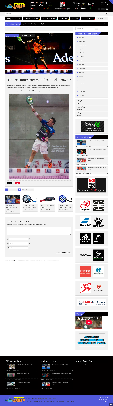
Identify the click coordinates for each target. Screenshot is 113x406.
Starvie (80, 88)
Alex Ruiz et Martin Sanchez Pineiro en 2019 (97, 149)
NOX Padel (8, 370)
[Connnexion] (106, 13)
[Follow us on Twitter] (104, 9)
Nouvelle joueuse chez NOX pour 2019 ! (96, 141)
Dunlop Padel (81, 53)
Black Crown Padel (27, 190)
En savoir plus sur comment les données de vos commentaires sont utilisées (42, 260)
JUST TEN (80, 60)
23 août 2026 (102, 19)
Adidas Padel (81, 37)
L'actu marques (13, 29)
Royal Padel (81, 84)
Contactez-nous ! (103, 400)
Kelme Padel (81, 64)
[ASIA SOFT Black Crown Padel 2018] (30, 199)
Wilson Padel (81, 95)
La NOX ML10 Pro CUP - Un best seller (25, 364)
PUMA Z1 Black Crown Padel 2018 (65, 206)
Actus (74, 18)
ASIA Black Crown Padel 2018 (47, 206)
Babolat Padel (82, 41)
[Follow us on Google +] (99, 9)
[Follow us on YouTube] (107, 9)
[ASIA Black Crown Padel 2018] (47, 199)
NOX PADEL (81, 76)
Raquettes (13, 18)
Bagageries (48, 18)
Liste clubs (104, 5)
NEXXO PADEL (81, 72)
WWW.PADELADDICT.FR (47, 399)
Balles (63, 18)
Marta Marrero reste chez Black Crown (11, 207)
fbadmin (32, 36)
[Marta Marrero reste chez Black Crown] (12, 199)
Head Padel (81, 56)
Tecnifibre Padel (82, 91)
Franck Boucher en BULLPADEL (23, 373)
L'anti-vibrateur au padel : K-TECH (24, 382)
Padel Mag (104, 3)
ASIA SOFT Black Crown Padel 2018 (29, 206)
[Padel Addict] (15, 5)
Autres (78, 155)
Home (7, 29)
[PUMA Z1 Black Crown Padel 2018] (65, 199)
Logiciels (87, 18)
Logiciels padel (9, 388)
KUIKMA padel (82, 68)
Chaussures (31, 18)
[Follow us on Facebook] (102, 9)
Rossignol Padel (82, 80)
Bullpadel (81, 49)
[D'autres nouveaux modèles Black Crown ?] (39, 53)
